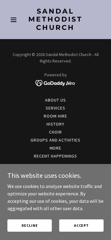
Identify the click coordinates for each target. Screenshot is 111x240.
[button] (14, 20)
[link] (55, 28)
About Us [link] (55, 100)
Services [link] (55, 108)
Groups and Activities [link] (56, 140)
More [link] (56, 148)
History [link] (55, 124)
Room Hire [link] (55, 116)
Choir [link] (55, 132)
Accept (81, 225)
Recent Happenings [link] (55, 156)
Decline (30, 225)
